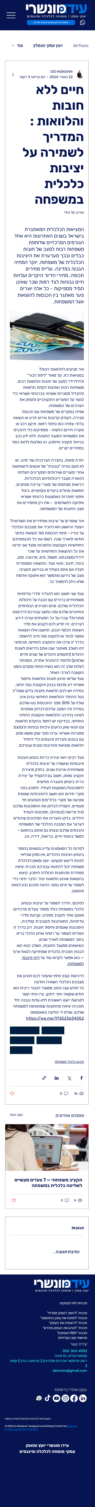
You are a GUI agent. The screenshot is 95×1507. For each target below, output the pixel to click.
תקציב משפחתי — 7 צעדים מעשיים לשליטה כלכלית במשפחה (48, 1182)
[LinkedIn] (83, 1398)
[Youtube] (56, 1398)
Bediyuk (22, 1426)
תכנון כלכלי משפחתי (69, 1062)
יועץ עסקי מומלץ (48, 45)
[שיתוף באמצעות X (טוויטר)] (69, 1078)
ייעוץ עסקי (53, 1030)
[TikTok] (47, 1398)
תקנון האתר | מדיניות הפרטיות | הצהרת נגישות (28, 1418)
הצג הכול (16, 1115)
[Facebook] (74, 1398)
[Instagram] (65, 1398)
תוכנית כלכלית (24, 1030)
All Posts (81, 45)
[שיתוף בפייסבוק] (81, 1078)
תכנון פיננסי (49, 1040)
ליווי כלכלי (21, 1050)
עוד (20, 45)
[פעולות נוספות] (13, 74)
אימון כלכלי (22, 1040)
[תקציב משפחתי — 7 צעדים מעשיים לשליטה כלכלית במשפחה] (46, 1147)
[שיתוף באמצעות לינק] (44, 1078)
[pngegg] (39, 1398)
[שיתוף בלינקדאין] (56, 1078)
